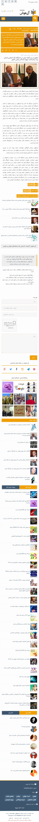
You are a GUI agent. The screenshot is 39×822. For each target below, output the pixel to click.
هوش (18, 261)
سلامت (12, 813)
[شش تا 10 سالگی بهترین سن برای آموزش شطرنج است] (31, 411)
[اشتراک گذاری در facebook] (16, 50)
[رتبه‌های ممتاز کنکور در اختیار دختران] (31, 387)
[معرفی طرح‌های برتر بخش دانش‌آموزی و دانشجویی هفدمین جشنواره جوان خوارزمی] (7, 399)
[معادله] (19, 387)
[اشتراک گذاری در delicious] (6, 50)
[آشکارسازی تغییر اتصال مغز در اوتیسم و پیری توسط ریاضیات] (7, 387)
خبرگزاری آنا (30, 184)
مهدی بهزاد (26, 191)
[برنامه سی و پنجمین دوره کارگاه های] (19, 411)
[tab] (10, 487)
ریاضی (14, 261)
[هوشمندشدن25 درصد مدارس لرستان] (7, 411)
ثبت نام (9, 11)
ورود (2, 11)
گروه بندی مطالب (17, 818)
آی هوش (14, 259)
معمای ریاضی (22, 264)
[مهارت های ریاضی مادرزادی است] (31, 399)
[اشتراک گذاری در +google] (9, 50)
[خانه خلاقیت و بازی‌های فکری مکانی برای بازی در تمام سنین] (19, 399)
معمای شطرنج (13, 264)
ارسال (33, 358)
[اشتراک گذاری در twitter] (13, 50)
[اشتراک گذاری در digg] (3, 50)
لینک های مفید (26, 818)
